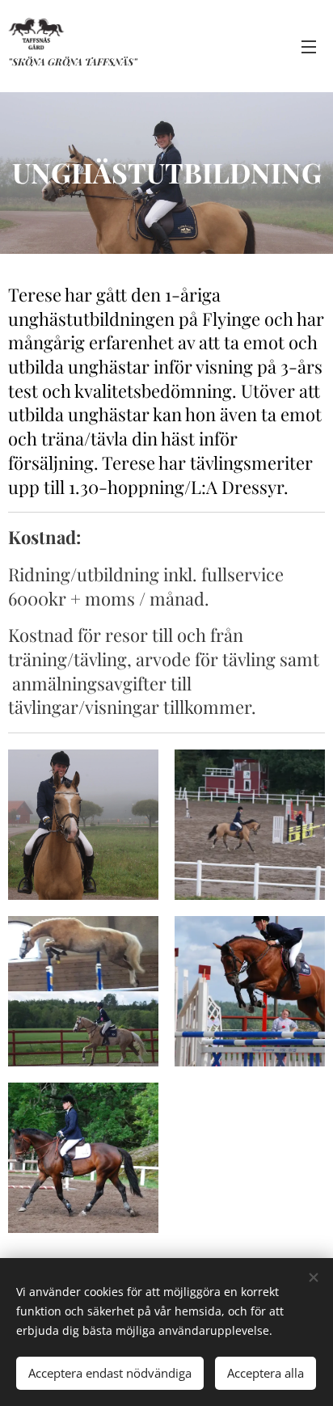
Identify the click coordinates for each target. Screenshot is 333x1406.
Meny (309, 46)
